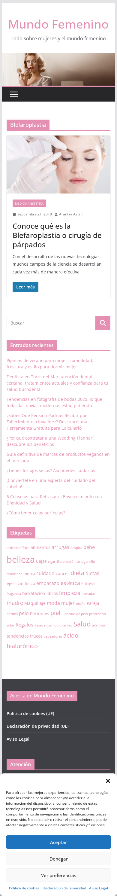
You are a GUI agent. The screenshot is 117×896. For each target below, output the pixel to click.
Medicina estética (29, 203)
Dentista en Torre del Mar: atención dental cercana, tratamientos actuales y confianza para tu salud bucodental (57, 383)
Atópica (76, 548)
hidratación (33, 593)
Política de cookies (24, 888)
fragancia (14, 594)
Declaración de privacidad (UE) (37, 726)
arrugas (60, 547)
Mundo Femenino (58, 24)
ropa (48, 625)
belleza (21, 559)
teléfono (98, 625)
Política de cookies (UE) (30, 713)
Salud (82, 624)
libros (52, 593)
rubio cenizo (62, 625)
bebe (89, 547)
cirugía (30, 574)
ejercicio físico (21, 583)
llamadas (88, 594)
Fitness (88, 583)
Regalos (24, 624)
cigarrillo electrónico (64, 561)
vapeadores (53, 636)
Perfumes (39, 613)
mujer (68, 603)
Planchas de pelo (75, 614)
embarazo (47, 583)
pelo (24, 613)
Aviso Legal (98, 888)
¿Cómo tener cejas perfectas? (36, 513)
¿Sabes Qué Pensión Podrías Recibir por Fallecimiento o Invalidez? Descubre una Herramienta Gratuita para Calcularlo (47, 422)
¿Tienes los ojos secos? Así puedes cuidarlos (51, 470)
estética (70, 583)
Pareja (93, 603)
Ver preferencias (58, 875)
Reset (38, 625)
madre (15, 602)
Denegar (59, 859)
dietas (92, 573)
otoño (81, 604)
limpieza (69, 592)
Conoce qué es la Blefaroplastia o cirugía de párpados (57, 235)
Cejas (41, 561)
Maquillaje (35, 603)
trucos (36, 636)
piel (55, 613)
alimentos (40, 547)
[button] (108, 781)
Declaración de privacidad (64, 888)
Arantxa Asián (70, 214)
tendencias (18, 636)
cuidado (45, 573)
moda (53, 603)
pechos (12, 614)
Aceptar (58, 842)
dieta (77, 573)
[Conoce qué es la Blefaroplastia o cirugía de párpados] (58, 165)
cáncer (62, 573)
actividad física (18, 548)
